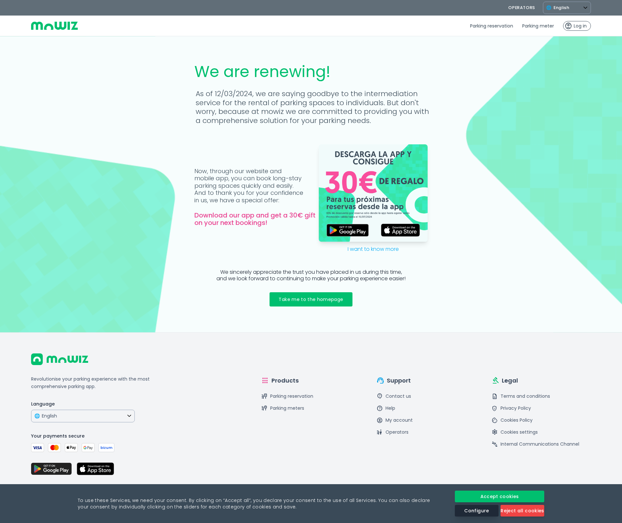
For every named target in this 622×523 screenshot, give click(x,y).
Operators (392, 432)
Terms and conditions (520, 396)
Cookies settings (514, 432)
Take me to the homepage (311, 299)
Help (385, 408)
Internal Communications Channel (535, 444)
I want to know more (373, 249)
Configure (476, 510)
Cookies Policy (512, 420)
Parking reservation (491, 26)
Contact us (393, 396)
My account (394, 420)
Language (43, 404)
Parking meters (282, 408)
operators (521, 7)
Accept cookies (499, 496)
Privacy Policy (511, 408)
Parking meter (538, 26)
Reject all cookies (522, 510)
